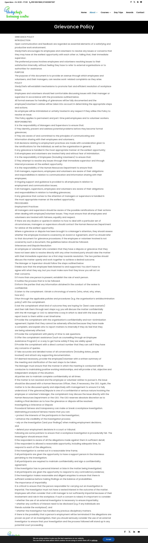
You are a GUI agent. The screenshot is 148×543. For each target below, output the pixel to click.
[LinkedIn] (138, 2)
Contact (140, 13)
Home (84, 13)
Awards (129, 13)
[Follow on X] (129, 532)
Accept (108, 539)
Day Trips (118, 13)
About (92, 13)
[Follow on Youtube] (139, 532)
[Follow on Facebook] (125, 532)
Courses (105, 13)
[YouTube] (141, 2)
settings (94, 540)
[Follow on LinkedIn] (134, 532)
